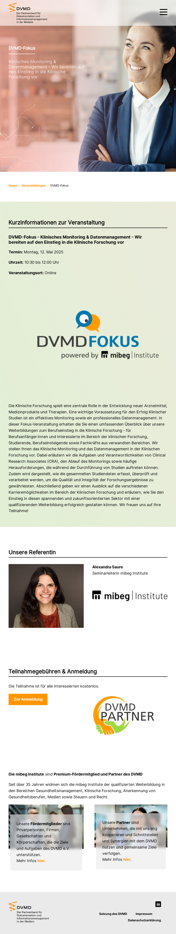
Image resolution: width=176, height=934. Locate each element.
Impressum (144, 914)
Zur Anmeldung (28, 699)
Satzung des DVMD (113, 914)
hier (41, 860)
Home (13, 185)
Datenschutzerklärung (144, 920)
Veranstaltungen (33, 185)
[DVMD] (28, 13)
